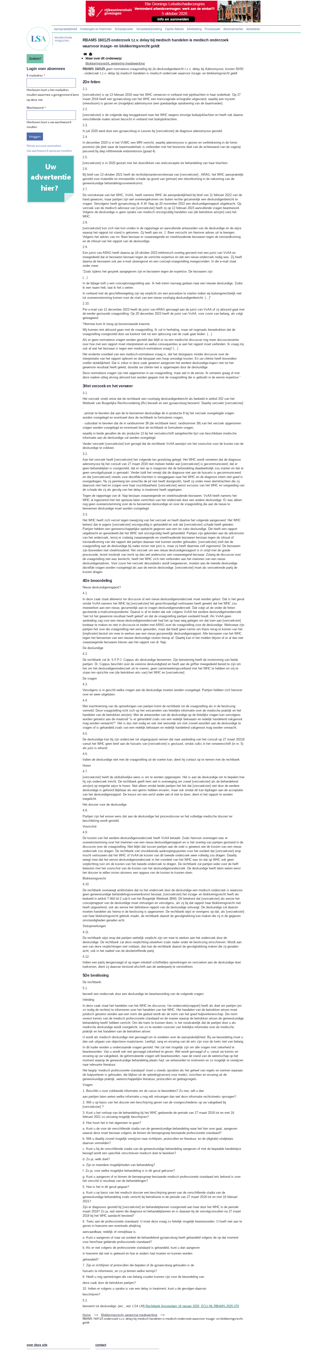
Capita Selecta (174, 29)
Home (87, 1315)
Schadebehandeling (149, 29)
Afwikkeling (194, 29)
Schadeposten (124, 29)
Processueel (212, 29)
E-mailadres (35, 75)
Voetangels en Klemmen (96, 29)
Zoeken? (35, 58)
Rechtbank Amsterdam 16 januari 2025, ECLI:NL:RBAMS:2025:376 (192, 1306)
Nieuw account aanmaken (44, 146)
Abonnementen (233, 29)
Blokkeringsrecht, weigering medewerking (115, 63)
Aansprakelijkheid (65, 29)
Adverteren (253, 29)
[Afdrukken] (90, 54)
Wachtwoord (35, 108)
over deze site (37, 1345)
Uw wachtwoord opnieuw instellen (49, 151)
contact (100, 1345)
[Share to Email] (85, 54)
